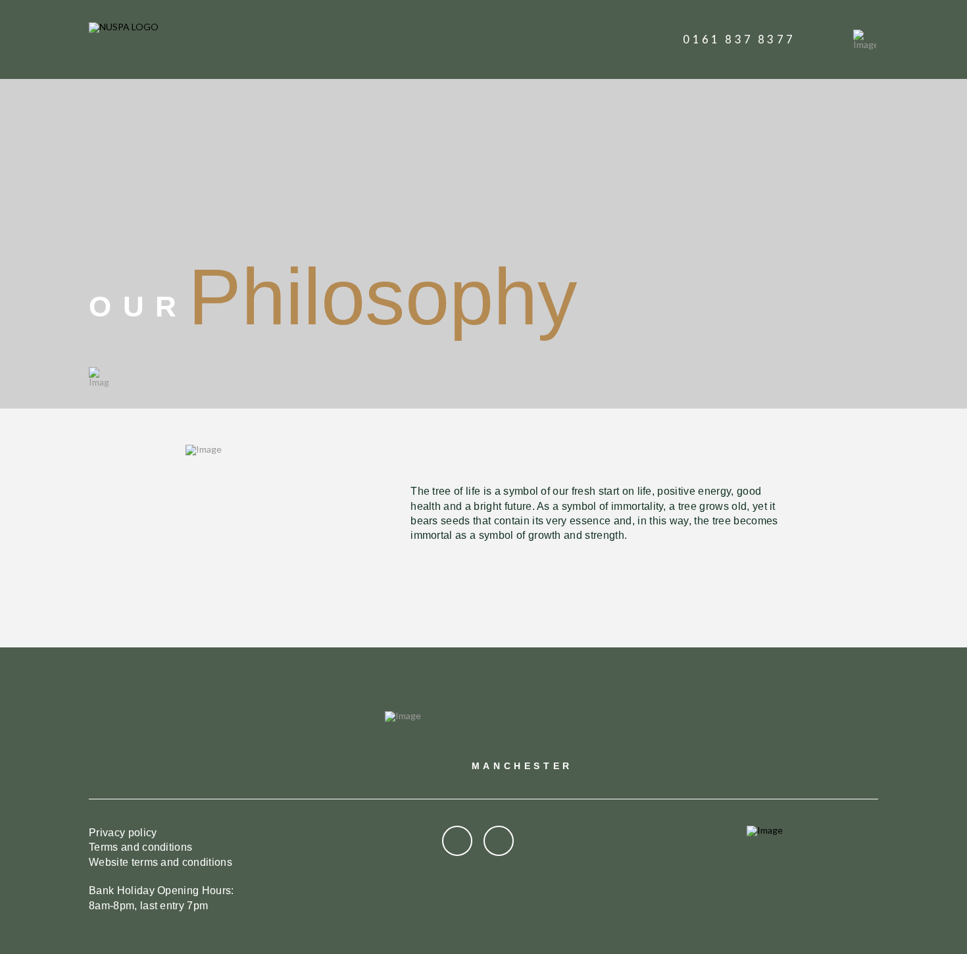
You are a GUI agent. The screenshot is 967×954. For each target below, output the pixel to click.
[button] (864, 39)
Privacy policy (123, 832)
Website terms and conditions (160, 862)
